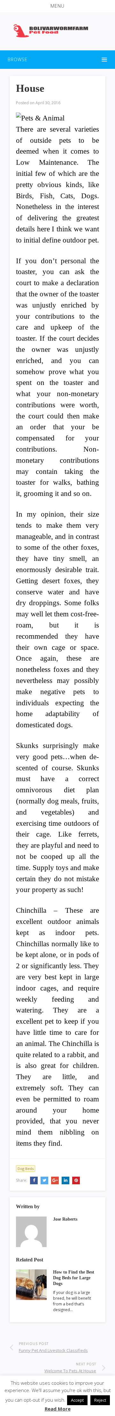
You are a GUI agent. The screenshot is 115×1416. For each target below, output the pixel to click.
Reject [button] (100, 1400)
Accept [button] (77, 1400)
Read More (58, 1408)
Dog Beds (26, 1168)
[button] (57, 6)
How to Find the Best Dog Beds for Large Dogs (73, 1278)
